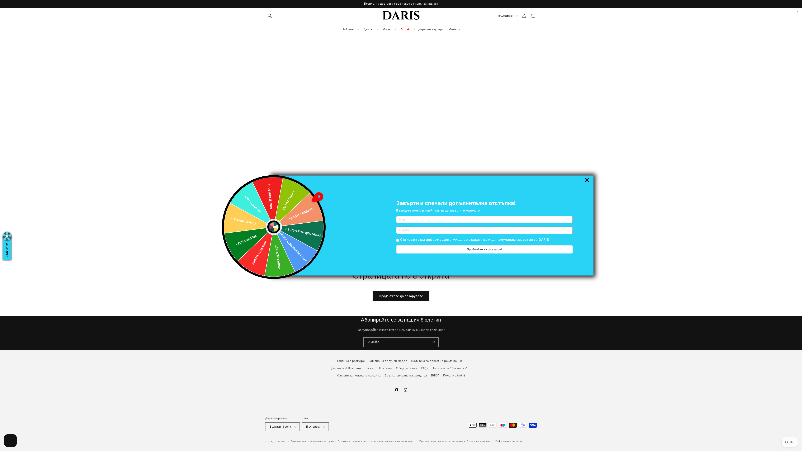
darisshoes (280, 441)
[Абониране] (433, 342)
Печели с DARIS (454, 375)
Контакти (385, 368)
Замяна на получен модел (388, 361)
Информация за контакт (509, 441)
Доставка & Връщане (346, 368)
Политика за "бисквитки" (450, 368)
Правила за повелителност (354, 441)
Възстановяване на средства (406, 375)
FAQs (424, 368)
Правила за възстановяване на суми (312, 441)
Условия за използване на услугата (394, 441)
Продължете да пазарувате (401, 296)
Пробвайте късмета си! (484, 249)
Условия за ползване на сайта (359, 375)
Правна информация (479, 441)
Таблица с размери (351, 361)
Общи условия (406, 368)
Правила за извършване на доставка (441, 441)
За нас (370, 368)
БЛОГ (435, 375)
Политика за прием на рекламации (436, 361)
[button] (269, 15)
